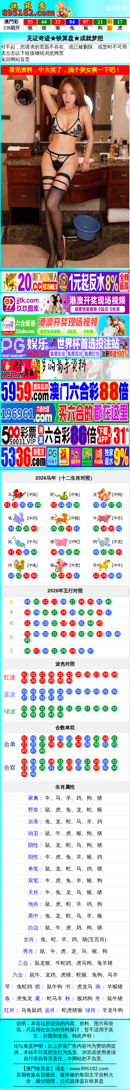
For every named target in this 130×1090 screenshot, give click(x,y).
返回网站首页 (15, 59)
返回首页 (116, 8)
